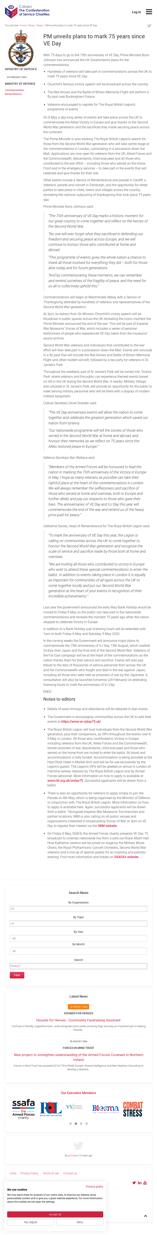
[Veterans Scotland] (78, 1109)
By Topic (78, 917)
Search (78, 960)
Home (23, 25)
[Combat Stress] (133, 1109)
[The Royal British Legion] (51, 1109)
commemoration (14, 90)
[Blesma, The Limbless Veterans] (106, 1109)
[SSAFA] (23, 1109)
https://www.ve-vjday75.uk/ (81, 721)
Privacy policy (94, 1186)
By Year (78, 932)
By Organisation (78, 902)
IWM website (107, 826)
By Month (78, 944)
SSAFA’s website (126, 857)
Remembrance (13, 94)
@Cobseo (73, 1155)
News (32, 25)
